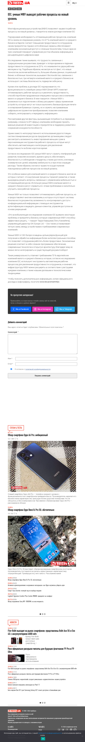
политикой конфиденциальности (37, 369)
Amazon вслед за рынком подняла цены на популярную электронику (30, 668)
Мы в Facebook (22, 309)
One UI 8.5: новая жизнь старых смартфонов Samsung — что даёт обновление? (33, 585)
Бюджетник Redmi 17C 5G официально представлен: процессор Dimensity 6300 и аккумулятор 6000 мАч (41, 674)
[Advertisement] (25, 407)
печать (19, 9)
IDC (10, 9)
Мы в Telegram (65, 309)
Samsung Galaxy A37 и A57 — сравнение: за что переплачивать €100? (30, 601)
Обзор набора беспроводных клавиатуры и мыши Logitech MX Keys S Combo (32, 580)
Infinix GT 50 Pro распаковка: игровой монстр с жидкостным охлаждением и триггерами (36, 596)
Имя (10, 359)
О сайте (11, 727)
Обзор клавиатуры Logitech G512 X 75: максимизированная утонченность (31, 591)
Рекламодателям (13, 729)
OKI (14, 9)
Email (10, 364)
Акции (40, 730)
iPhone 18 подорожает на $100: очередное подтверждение (27, 685)
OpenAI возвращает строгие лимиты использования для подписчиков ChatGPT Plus (34, 679)
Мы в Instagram (44, 309)
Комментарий (13, 332)
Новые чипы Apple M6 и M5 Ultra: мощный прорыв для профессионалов (31, 690)
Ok (43, 739)
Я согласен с (32, 369)
